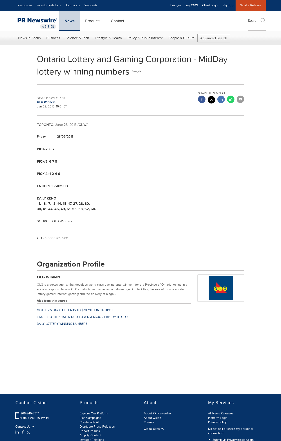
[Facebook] (23, 432)
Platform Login (217, 418)
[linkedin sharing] (221, 100)
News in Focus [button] (29, 37)
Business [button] (53, 37)
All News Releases (220, 413)
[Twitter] (28, 432)
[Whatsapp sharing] (230, 100)
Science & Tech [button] (77, 37)
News (70, 21)
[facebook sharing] (201, 100)
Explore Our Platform (94, 413)
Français (176, 5)
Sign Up (228, 5)
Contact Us (23, 427)
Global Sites (152, 429)
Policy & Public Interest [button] (145, 37)
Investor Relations (49, 5)
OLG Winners (49, 277)
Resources (25, 5)
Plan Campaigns (90, 418)
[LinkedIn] (17, 432)
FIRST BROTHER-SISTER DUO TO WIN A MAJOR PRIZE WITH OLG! (82, 317)
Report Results (90, 431)
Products (92, 21)
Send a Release (250, 5)
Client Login (210, 5)
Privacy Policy (217, 422)
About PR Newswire (157, 413)
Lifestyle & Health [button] (108, 37)
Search (253, 20)
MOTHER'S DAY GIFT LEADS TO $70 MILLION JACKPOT (75, 310)
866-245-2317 (29, 413)
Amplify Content (90, 435)
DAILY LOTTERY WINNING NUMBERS (62, 323)
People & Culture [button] (181, 37)
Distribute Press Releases (97, 426)
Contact (117, 21)
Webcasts (91, 5)
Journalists (72, 5)
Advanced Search (213, 38)
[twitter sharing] (211, 100)
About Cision (152, 418)
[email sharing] (240, 100)
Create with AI (89, 422)
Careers (149, 422)
